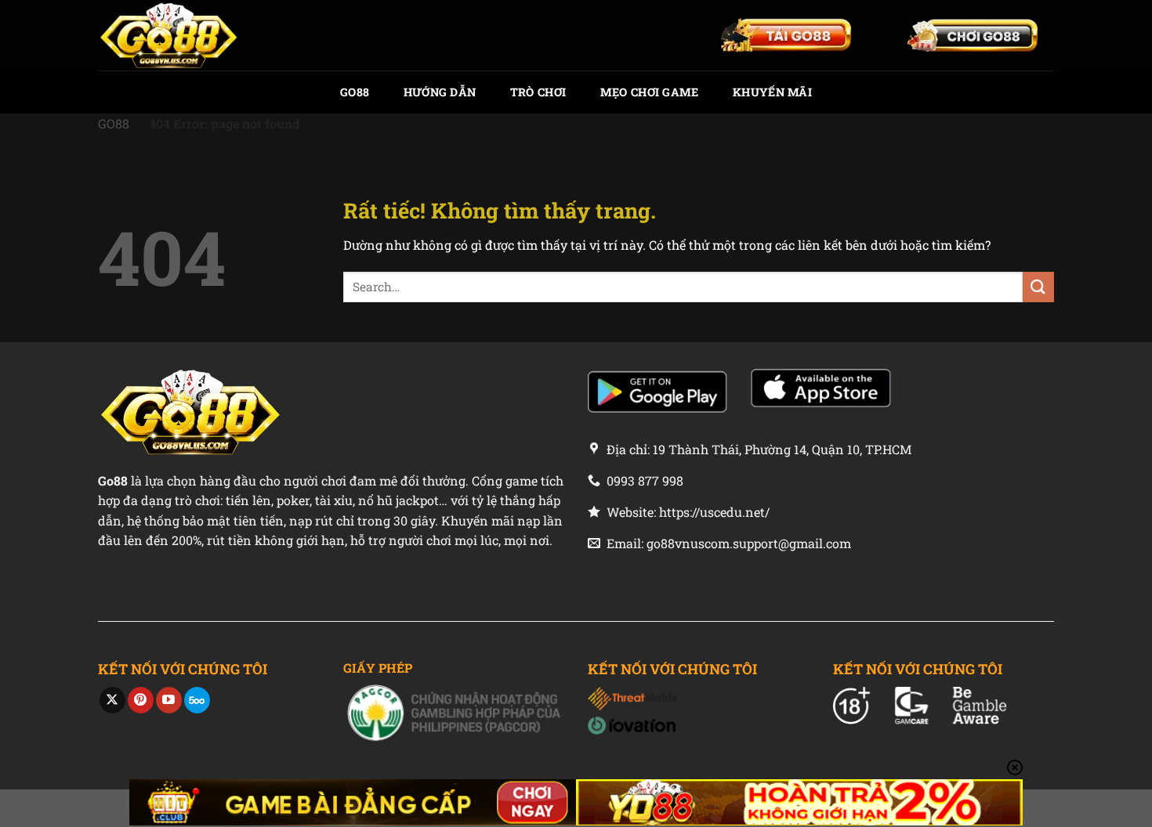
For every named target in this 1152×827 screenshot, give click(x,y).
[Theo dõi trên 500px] (197, 700)
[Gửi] (1038, 287)
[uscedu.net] (176, 35)
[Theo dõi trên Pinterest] (141, 700)
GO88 (354, 92)
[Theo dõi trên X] (112, 700)
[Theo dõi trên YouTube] (169, 700)
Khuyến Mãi (772, 92)
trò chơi (538, 92)
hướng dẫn (440, 92)
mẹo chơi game (649, 92)
